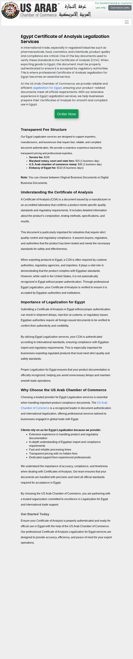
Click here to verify (119, 7)
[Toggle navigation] (127, 22)
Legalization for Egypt (47, 88)
